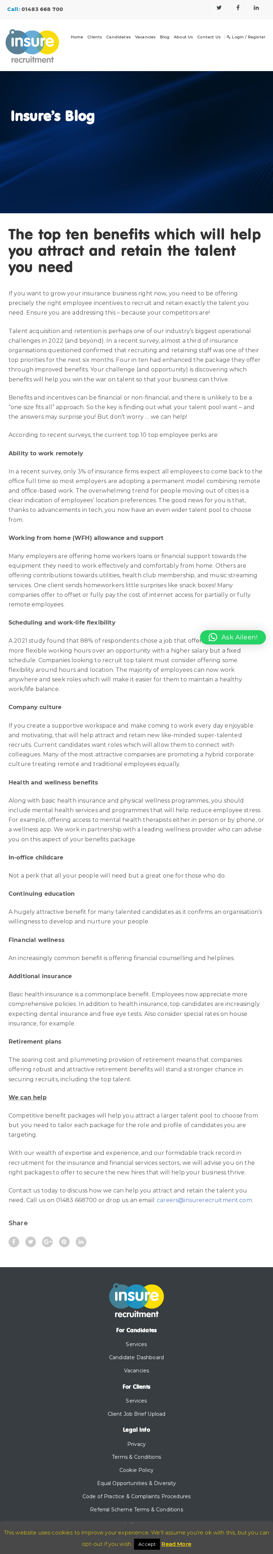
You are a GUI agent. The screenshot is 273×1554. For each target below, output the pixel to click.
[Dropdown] (99, 41)
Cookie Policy (136, 1470)
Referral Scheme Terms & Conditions (136, 1509)
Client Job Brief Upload (137, 1414)
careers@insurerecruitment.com (204, 1200)
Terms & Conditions (136, 1457)
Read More (176, 1543)
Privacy (136, 1444)
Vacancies (145, 37)
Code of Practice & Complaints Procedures (136, 1496)
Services (136, 1344)
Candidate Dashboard (136, 1357)
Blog (165, 37)
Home (77, 37)
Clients (94, 37)
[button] (233, 637)
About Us (183, 37)
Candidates (118, 37)
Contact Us (209, 37)
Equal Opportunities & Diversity (136, 1483)
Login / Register (248, 37)
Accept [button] (147, 1544)
